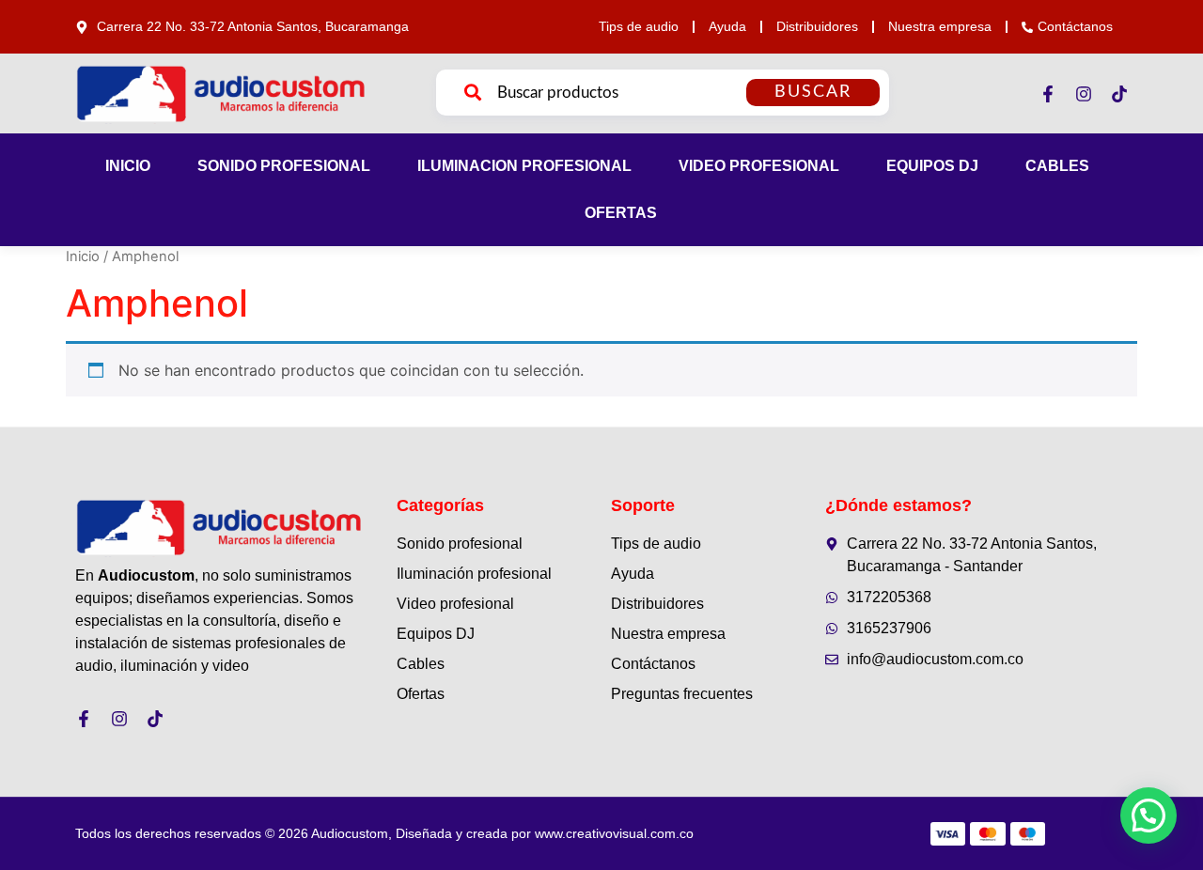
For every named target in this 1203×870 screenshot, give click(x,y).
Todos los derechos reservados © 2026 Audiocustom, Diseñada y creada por (384, 833)
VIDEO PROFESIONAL (759, 166)
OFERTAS (621, 213)
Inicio (83, 256)
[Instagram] (1083, 93)
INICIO (127, 166)
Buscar (812, 92)
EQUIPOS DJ (932, 166)
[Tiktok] (1119, 93)
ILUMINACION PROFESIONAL (524, 166)
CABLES (1057, 166)
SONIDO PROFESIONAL (283, 166)
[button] (1148, 815)
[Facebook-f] (1047, 93)
